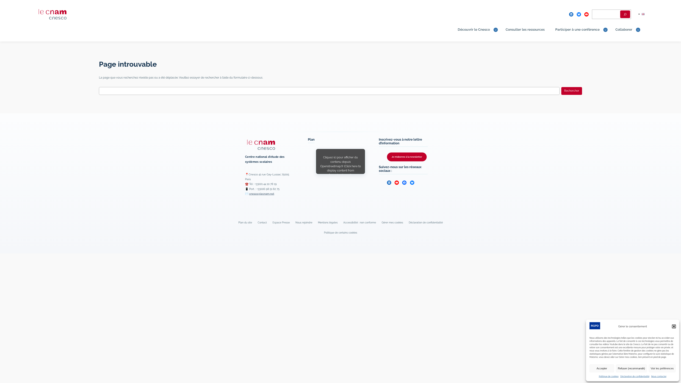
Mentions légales (328, 222)
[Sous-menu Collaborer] (638, 30)
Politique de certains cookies (340, 232)
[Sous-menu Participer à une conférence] (605, 30)
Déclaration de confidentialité (634, 376)
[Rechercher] (625, 14)
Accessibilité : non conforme (359, 222)
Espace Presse (281, 222)
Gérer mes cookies (392, 222)
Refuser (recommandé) (631, 368)
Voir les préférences (662, 368)
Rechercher (571, 90)
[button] (674, 326)
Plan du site (245, 222)
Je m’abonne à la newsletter (407, 157)
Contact (262, 222)
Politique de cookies (609, 376)
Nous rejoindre (303, 222)
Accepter (602, 368)
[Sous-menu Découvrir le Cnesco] (496, 30)
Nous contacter (658, 376)
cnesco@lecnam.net (261, 193)
